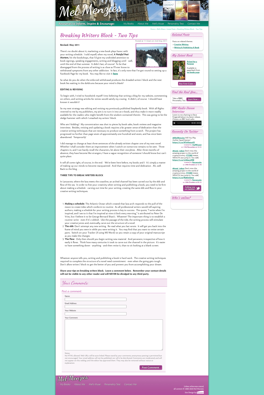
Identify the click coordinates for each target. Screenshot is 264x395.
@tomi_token (178, 151)
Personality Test (176, 23)
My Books (128, 23)
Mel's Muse (161, 29)
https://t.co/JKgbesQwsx (183, 177)
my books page (193, 72)
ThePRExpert (197, 145)
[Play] (174, 123)
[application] (187, 123)
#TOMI (189, 155)
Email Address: (71, 303)
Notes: (67, 353)
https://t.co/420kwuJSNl (183, 160)
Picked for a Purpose (192, 62)
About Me (143, 23)
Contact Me (194, 23)
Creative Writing (181, 44)
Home (152, 29)
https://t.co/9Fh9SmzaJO (183, 142)
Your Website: (70, 310)
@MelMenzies (178, 138)
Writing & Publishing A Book (186, 47)
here (115, 73)
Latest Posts (171, 29)
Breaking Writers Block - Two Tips (189, 29)
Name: (67, 296)
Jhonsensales (197, 162)
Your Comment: (71, 318)
